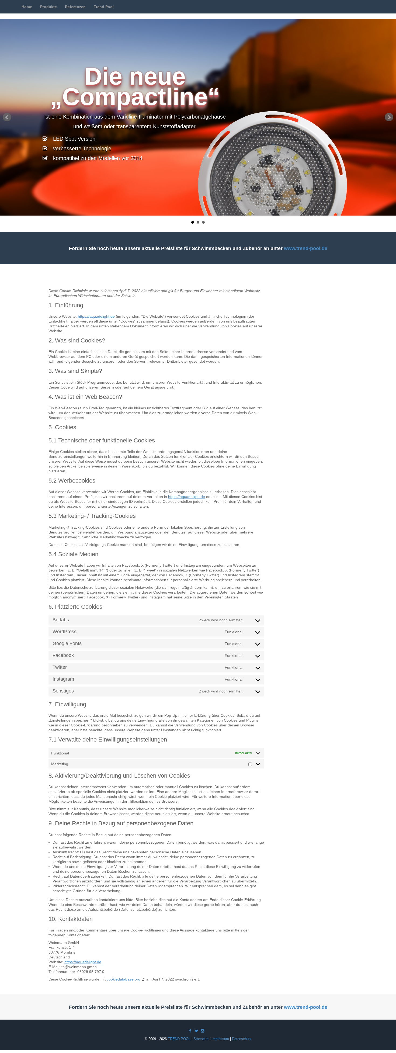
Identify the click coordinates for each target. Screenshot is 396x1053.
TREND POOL (179, 1039)
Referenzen (75, 7)
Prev (7, 117)
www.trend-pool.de (305, 248)
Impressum (220, 1039)
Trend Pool (104, 7)
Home (27, 7)
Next (389, 117)
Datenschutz (242, 1039)
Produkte (48, 7)
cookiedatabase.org (123, 979)
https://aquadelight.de (96, 316)
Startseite (201, 1039)
